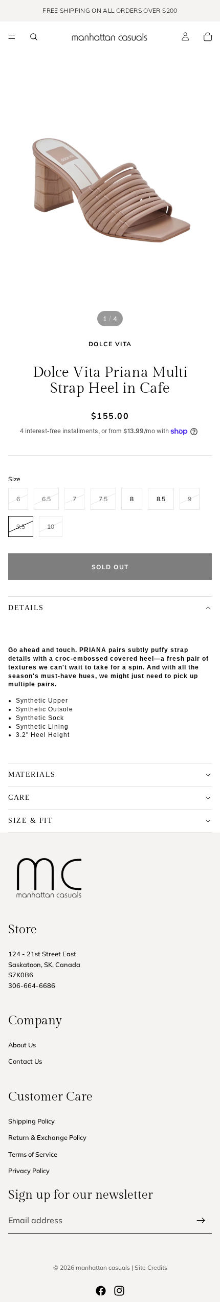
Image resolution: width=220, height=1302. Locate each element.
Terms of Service (32, 1154)
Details (26, 608)
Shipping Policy (31, 1121)
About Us (22, 1045)
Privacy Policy (29, 1170)
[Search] (34, 37)
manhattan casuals (103, 1267)
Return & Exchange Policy (47, 1137)
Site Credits (151, 1267)
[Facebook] (101, 1291)
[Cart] (207, 37)
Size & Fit (30, 820)
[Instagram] (119, 1291)
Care (19, 797)
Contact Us (25, 1062)
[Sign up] (201, 1220)
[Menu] (12, 37)
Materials (32, 774)
